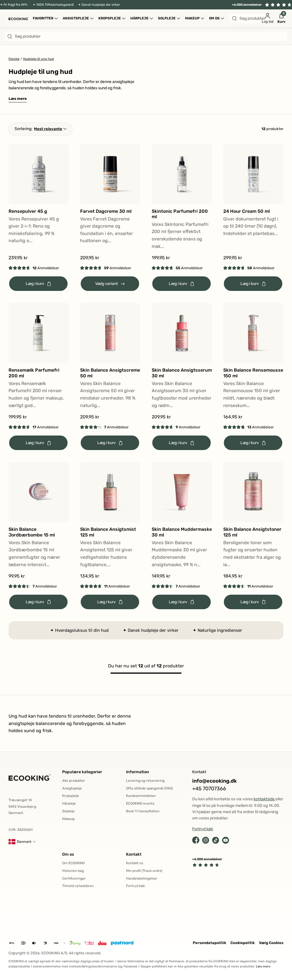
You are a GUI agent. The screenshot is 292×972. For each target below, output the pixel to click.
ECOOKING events (140, 803)
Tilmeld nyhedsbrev (78, 886)
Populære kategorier (82, 772)
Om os (68, 854)
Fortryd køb (135, 886)
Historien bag (73, 871)
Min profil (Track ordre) (144, 871)
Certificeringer (74, 878)
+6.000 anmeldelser (247, 5)
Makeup (68, 819)
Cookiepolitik (242, 943)
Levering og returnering (145, 781)
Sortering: (24, 128)
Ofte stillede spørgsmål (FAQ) (149, 788)
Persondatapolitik (209, 943)
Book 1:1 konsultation (142, 811)
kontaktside (264, 799)
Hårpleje (69, 803)
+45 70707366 (209, 789)
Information (137, 772)
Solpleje (68, 811)
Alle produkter (73, 781)
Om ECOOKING (73, 863)
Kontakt (133, 854)
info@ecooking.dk (214, 781)
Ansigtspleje (72, 788)
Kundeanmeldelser (141, 796)
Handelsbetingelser (141, 878)
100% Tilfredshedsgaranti (55, 5)
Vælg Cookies (271, 943)
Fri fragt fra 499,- (16, 5)
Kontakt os (134, 863)
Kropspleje (70, 796)
